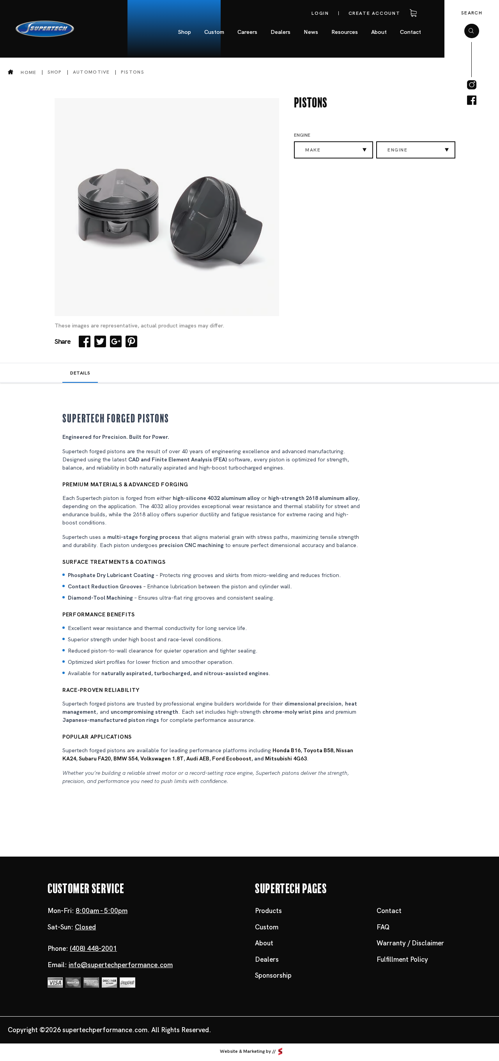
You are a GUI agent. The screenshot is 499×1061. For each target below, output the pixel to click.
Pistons (132, 72)
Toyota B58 (318, 750)
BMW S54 (125, 758)
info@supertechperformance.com (121, 965)
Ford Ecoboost (231, 758)
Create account (374, 13)
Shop (55, 72)
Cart (411, 13)
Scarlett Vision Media (280, 1052)
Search (471, 13)
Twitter (100, 341)
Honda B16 (287, 750)
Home (28, 72)
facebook (472, 100)
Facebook (84, 341)
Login (320, 13)
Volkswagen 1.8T (162, 758)
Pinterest (131, 341)
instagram (472, 85)
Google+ (116, 341)
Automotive (91, 72)
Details (80, 373)
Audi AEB (197, 758)
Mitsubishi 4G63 (286, 758)
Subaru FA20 (95, 758)
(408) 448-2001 (93, 948)
